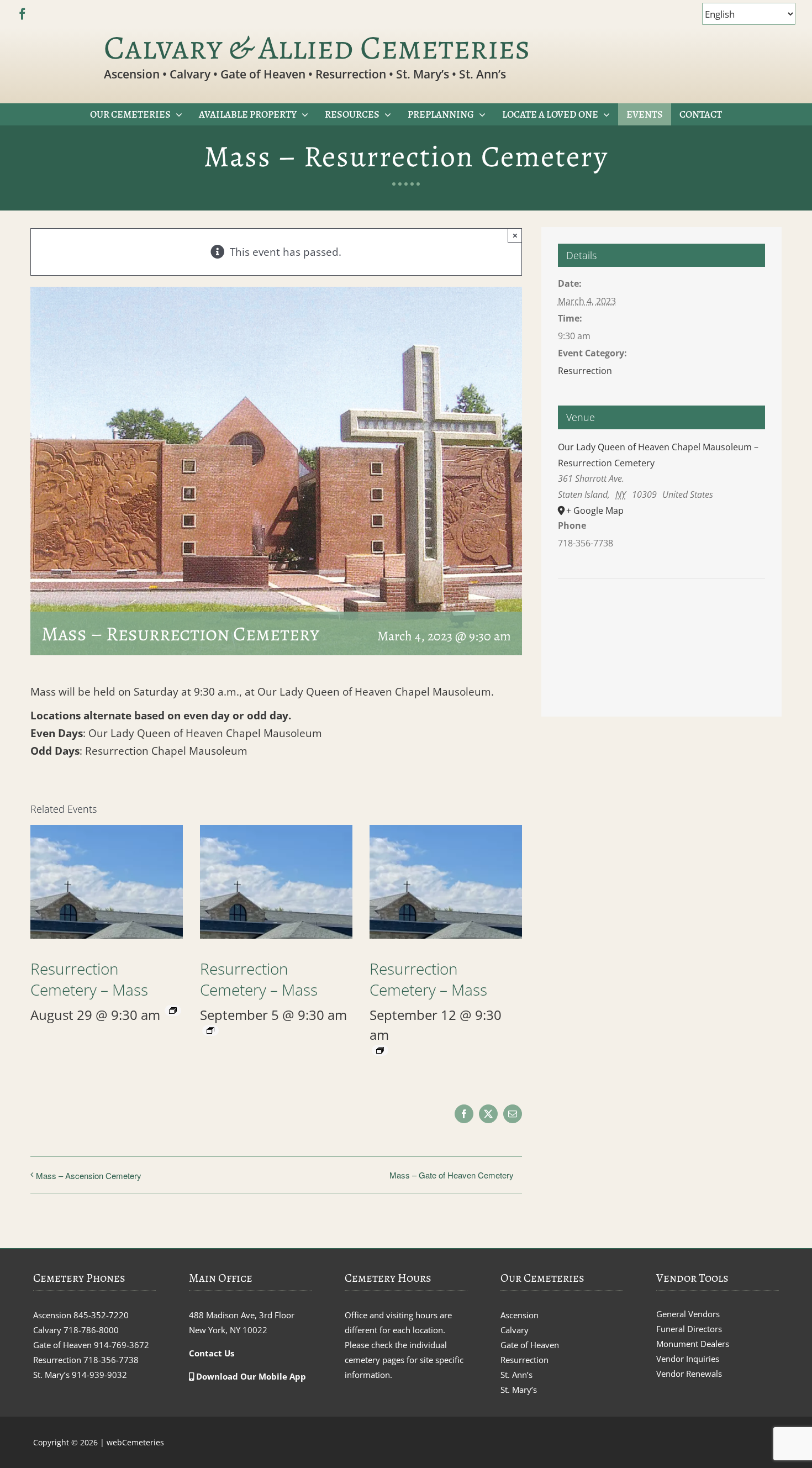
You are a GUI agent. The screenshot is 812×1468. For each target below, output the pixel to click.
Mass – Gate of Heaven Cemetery (451, 1175)
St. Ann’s (516, 1374)
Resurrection (585, 371)
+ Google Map (595, 510)
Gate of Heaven (529, 1344)
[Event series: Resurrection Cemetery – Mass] (173, 1010)
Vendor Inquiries (687, 1358)
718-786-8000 (91, 1329)
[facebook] (22, 14)
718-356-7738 (111, 1359)
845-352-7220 (101, 1314)
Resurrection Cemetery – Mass (89, 979)
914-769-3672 (121, 1344)
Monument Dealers (692, 1343)
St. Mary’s (518, 1389)
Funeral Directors (689, 1328)
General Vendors (688, 1313)
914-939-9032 (99, 1374)
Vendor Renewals (689, 1373)
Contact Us (211, 1353)
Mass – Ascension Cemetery (88, 1175)
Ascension (519, 1314)
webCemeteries (135, 1442)
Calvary (514, 1329)
